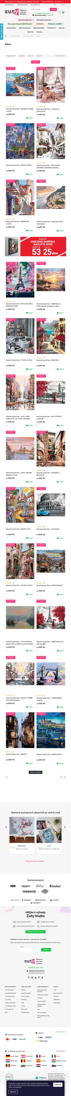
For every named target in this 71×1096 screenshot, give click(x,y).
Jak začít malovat (8, 4)
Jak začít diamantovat (21, 4)
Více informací (59, 1032)
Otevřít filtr (35, 62)
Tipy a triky (7, 999)
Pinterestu (36, 903)
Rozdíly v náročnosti (9, 1003)
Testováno (55, 996)
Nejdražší (29, 56)
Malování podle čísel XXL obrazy (43, 1016)
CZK (54, 4)
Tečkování (39, 998)
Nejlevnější (21, 56)
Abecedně (38, 56)
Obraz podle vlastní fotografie (41, 990)
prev (6, 827)
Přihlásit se (45, 949)
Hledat (52, 9)
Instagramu (41, 900)
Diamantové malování (42, 995)
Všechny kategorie (41, 1012)
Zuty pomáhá (56, 1003)
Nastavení (12, 1092)
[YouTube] (35, 978)
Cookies (22, 1006)
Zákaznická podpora (40, 15)
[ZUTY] (35, 961)
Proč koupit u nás (8, 1009)
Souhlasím (57, 1084)
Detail (30, 118)
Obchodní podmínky (25, 993)
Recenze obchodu (57, 993)
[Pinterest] (38, 978)
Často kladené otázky (9, 1006)
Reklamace (23, 999)
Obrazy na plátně (41, 1001)
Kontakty (22, 990)
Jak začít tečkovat (34, 4)
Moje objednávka (24, 1012)
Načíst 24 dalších (34, 772)
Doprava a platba (24, 996)
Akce (38, 1009)
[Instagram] (31, 978)
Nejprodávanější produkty (41, 1005)
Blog (5, 1012)
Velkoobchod (56, 999)
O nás (54, 990)
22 (64, 777)
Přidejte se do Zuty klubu (34, 932)
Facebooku (26, 900)
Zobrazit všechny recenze (34, 861)
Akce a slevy (23, 1009)
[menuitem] (25, 20)
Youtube (55, 900)
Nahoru (6, 777)
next (64, 827)
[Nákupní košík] (63, 12)
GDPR (21, 1003)
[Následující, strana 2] (60, 777)
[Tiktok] (42, 978)
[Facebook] (28, 978)
